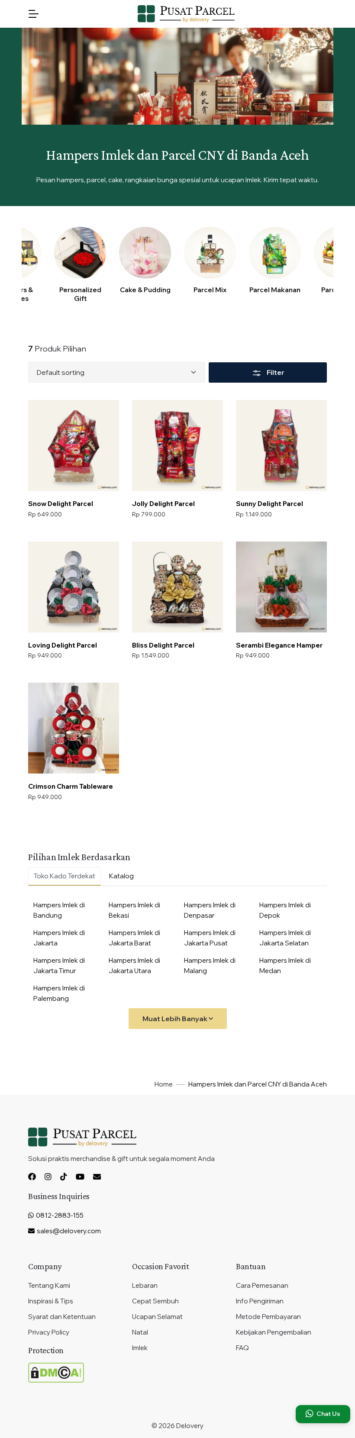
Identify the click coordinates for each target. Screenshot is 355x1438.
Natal (140, 1332)
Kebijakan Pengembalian (273, 1332)
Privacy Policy (48, 1332)
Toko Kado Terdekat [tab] (64, 876)
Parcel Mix (210, 290)
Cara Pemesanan (262, 1285)
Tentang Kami (49, 1285)
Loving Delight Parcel (62, 645)
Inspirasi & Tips (50, 1301)
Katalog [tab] (121, 876)
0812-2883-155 (59, 1215)
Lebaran (145, 1285)
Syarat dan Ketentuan (62, 1316)
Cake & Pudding (145, 290)
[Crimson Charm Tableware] (73, 728)
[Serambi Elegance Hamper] (281, 587)
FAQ (242, 1348)
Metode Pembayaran (268, 1316)
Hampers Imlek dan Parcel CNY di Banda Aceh (257, 1084)
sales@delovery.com (69, 1231)
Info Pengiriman (260, 1301)
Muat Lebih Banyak (175, 1018)
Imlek (140, 1348)
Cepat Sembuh (155, 1301)
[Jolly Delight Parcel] (177, 445)
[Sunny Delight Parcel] (281, 445)
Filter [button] (274, 372)
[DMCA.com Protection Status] (56, 1372)
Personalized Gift (80, 294)
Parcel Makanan (274, 290)
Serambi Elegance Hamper (279, 645)
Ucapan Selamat (157, 1316)
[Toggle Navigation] (33, 14)
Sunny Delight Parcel (269, 504)
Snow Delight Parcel (60, 504)
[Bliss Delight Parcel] (177, 587)
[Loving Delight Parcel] (73, 587)
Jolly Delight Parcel (163, 504)
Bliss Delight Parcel (163, 645)
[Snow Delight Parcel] (73, 445)
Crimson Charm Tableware (70, 786)
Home (164, 1084)
